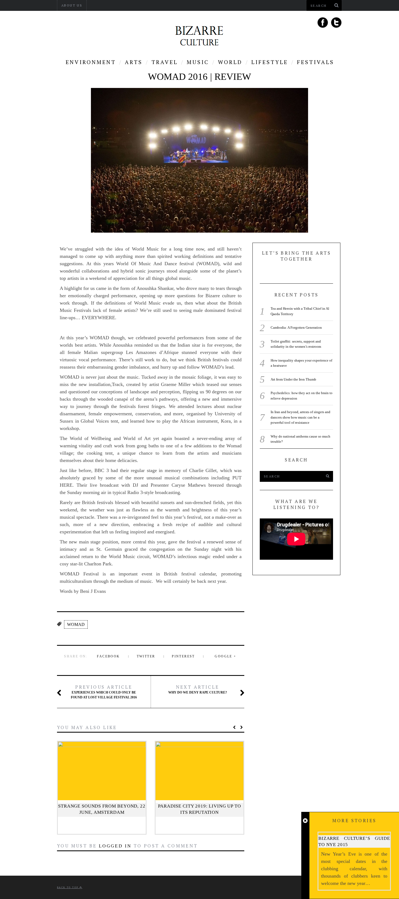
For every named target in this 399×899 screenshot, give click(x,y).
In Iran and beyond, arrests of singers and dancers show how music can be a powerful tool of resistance (300, 417)
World (230, 62)
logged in (115, 846)
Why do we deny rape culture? (197, 689)
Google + (225, 656)
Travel (164, 62)
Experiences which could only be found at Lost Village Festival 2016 (104, 691)
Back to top (68, 887)
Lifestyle (269, 62)
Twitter (146, 656)
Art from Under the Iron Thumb (293, 379)
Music (198, 62)
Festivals (315, 62)
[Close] (305, 820)
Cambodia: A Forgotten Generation (296, 327)
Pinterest (183, 656)
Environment (91, 62)
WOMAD (76, 624)
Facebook (108, 656)
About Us (71, 5)
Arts (133, 62)
